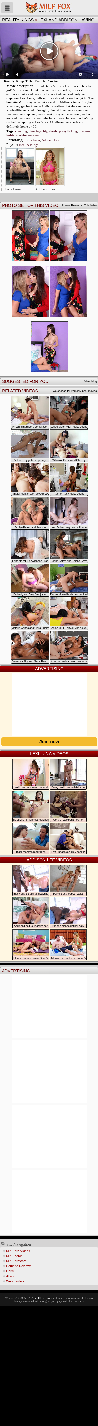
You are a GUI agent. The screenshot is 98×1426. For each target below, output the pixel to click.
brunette (84, 131)
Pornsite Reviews (18, 1266)
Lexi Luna (32, 140)
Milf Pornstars (16, 1261)
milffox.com (42, 1297)
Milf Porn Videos (18, 1251)
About (10, 1276)
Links (10, 1271)
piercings (35, 131)
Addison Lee (50, 140)
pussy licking (68, 131)
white (23, 135)
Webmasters (15, 1281)
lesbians (12, 135)
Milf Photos (14, 1256)
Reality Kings (18, 20)
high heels (50, 131)
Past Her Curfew (46, 81)
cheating (21, 131)
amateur (34, 135)
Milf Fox (49, 7)
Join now (49, 741)
